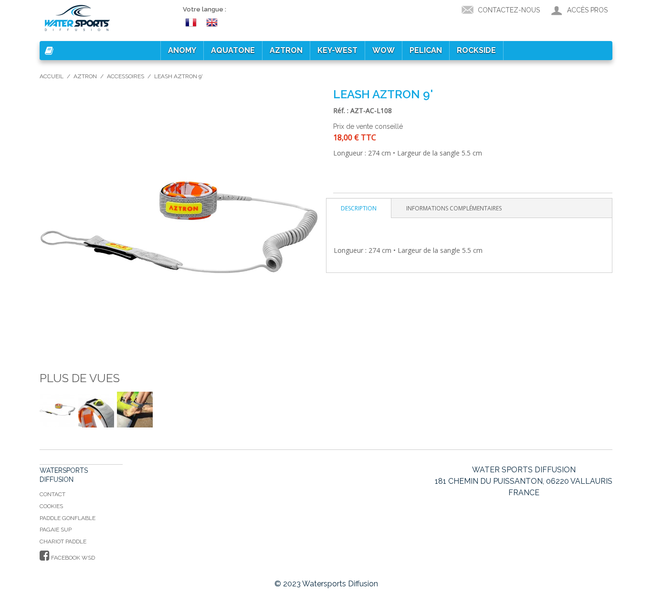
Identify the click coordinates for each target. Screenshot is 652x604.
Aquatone (233, 50)
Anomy (182, 50)
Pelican (426, 50)
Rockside (476, 50)
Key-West (337, 50)
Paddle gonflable (67, 518)
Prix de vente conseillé (368, 126)
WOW (383, 50)
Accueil (51, 76)
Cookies (51, 506)
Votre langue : (204, 9)
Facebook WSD (72, 557)
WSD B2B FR (192, 22)
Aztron (286, 50)
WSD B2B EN (213, 22)
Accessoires (125, 76)
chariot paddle (63, 541)
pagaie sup (56, 529)
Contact (52, 494)
